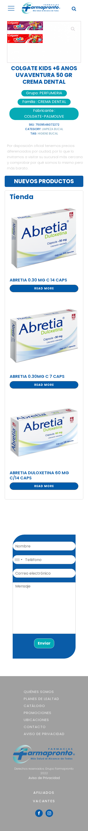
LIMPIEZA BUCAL (52, 129)
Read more (44, 288)
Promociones (37, 712)
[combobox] (18, 559)
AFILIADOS (43, 792)
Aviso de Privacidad (44, 733)
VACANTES (44, 800)
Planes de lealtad (41, 698)
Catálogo (34, 705)
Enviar (44, 643)
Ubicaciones (36, 719)
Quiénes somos (39, 691)
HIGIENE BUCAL (48, 133)
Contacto (35, 726)
